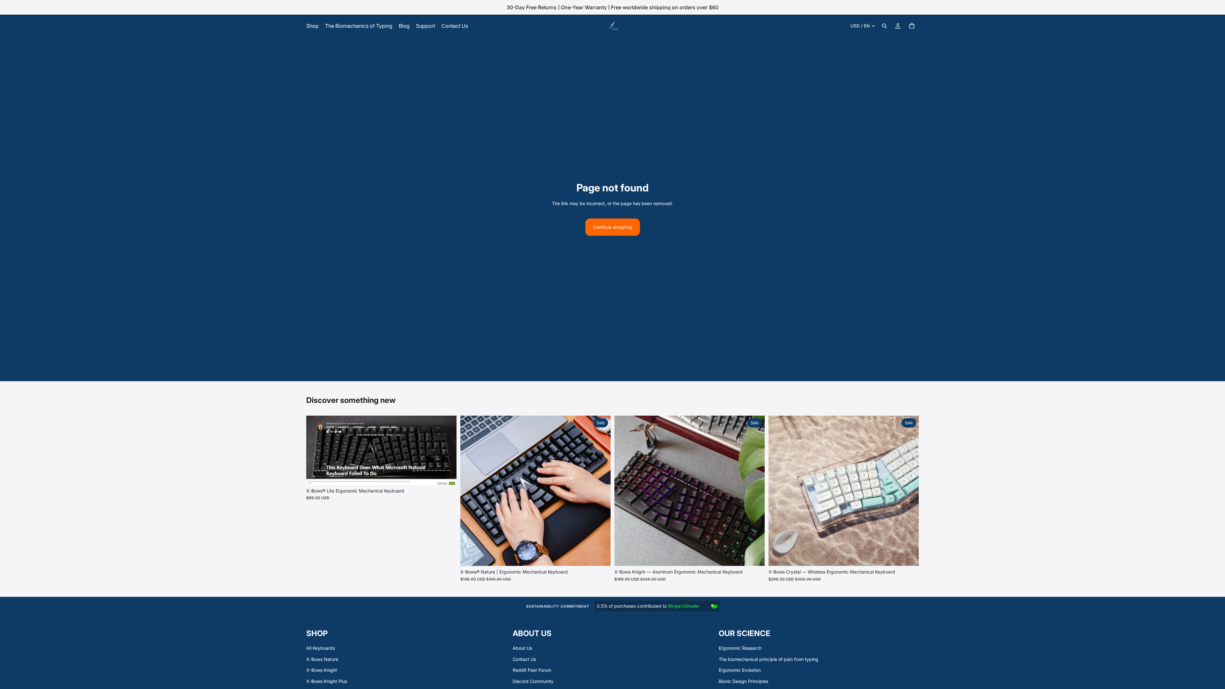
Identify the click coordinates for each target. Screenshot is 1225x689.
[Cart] (912, 26)
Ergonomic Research (740, 648)
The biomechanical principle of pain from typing (768, 659)
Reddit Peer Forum (532, 670)
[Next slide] (447, 450)
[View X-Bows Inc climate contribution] (646, 606)
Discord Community (533, 681)
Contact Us (524, 659)
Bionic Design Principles (743, 681)
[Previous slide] (315, 450)
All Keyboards (320, 648)
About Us (522, 648)
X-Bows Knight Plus (326, 681)
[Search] (884, 26)
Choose (760, 556)
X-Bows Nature (322, 659)
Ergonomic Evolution (740, 670)
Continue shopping (612, 227)
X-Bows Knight (321, 670)
